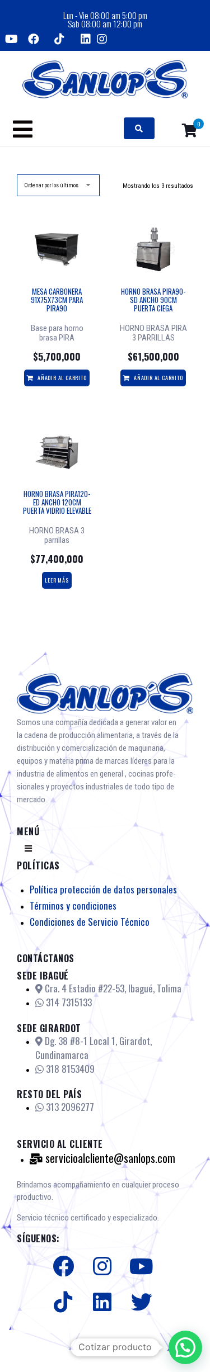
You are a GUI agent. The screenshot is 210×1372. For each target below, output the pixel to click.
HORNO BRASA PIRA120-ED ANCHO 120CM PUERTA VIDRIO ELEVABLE (57, 502)
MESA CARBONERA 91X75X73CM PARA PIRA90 (57, 300)
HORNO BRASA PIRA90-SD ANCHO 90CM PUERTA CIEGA (153, 300)
